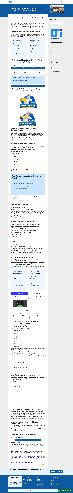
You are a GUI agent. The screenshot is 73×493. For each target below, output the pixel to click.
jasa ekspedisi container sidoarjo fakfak (29, 459)
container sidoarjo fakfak (32, 457)
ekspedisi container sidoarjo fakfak (27, 458)
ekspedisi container (40, 457)
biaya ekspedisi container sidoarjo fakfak (31, 456)
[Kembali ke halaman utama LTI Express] (15, 2)
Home (12, 12)
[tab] (19, 293)
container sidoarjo (24, 457)
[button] (61, 2)
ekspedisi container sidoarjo (16, 458)
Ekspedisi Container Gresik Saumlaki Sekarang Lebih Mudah (55, 66)
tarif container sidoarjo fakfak (29, 462)
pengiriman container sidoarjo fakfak (17, 462)
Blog (15, 12)
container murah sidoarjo (15, 457)
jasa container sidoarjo (18, 459)
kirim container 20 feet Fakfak (25, 461)
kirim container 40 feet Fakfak (36, 461)
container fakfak (42, 456)
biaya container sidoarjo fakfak (18, 456)
